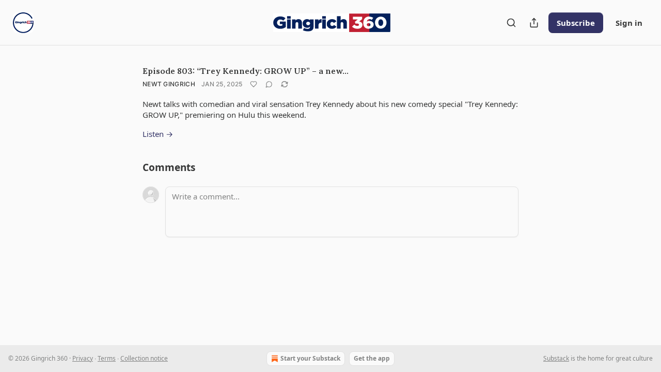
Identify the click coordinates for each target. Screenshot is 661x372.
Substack (556, 358)
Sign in (629, 23)
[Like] (253, 84)
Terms (107, 358)
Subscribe (576, 23)
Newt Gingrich (169, 84)
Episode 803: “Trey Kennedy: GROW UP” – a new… (246, 71)
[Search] (511, 22)
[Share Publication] (534, 22)
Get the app (372, 358)
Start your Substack (310, 358)
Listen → (158, 134)
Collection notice (144, 358)
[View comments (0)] (269, 84)
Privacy (82, 358)
